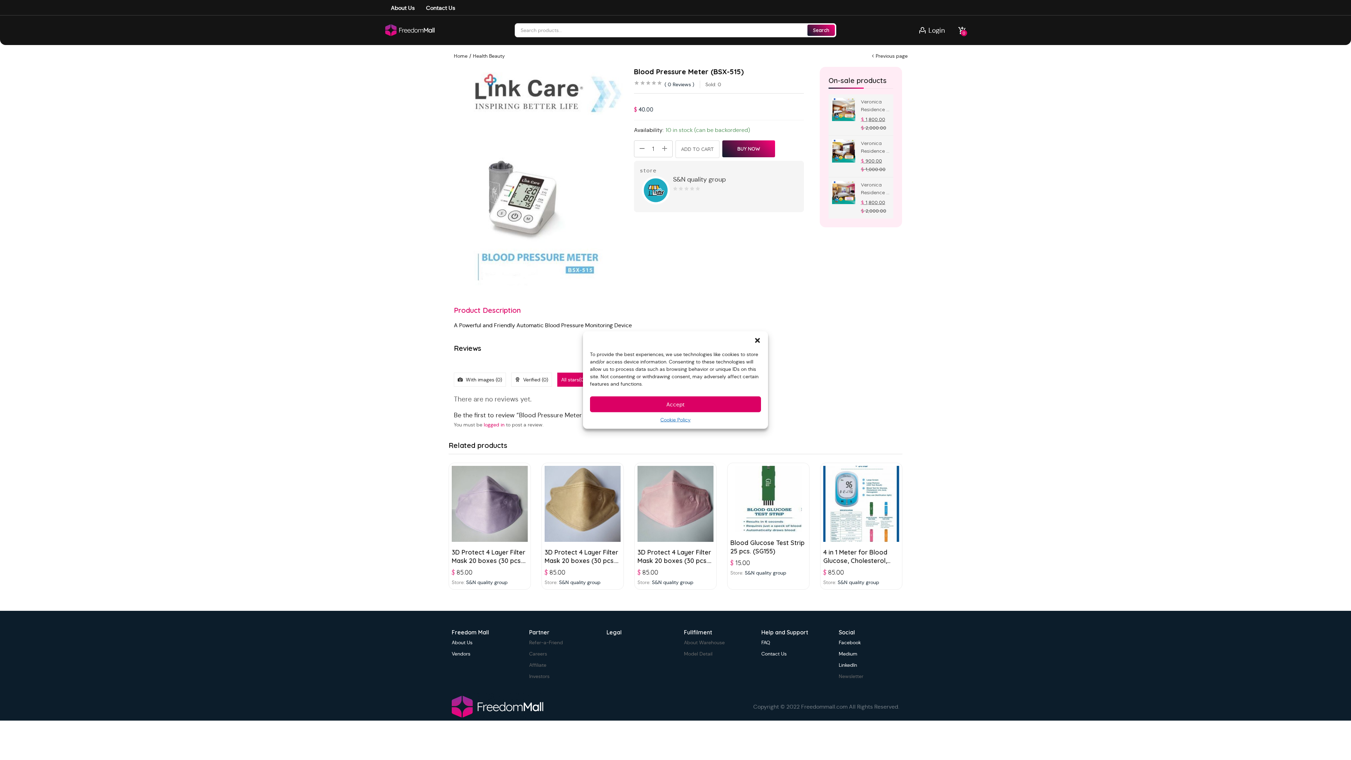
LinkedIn (848, 665)
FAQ (765, 642)
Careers (538, 654)
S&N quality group (699, 179)
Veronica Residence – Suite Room (875, 189)
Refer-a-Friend (546, 642)
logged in (494, 425)
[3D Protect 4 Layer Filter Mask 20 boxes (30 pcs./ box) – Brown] (583, 504)
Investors (539, 676)
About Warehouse (704, 642)
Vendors (461, 654)
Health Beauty (489, 56)
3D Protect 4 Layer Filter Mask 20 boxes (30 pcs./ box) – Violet (489, 560)
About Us (403, 8)
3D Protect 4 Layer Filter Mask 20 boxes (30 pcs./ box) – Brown (582, 560)
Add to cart (697, 149)
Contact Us (440, 8)
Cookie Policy (675, 420)
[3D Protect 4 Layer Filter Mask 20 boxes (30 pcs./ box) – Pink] (675, 504)
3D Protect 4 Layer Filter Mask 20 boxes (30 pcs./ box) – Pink (674, 560)
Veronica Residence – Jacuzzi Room (875, 106)
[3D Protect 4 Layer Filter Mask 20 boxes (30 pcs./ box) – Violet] (490, 504)
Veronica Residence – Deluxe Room (875, 147)
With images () (483, 379)
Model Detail (698, 654)
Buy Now (748, 149)
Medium (848, 654)
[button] (757, 340)
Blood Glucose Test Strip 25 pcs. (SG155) (767, 547)
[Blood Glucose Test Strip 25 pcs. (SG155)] (768, 499)
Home (461, 56)
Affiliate (537, 665)
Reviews (679, 84)
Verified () (535, 379)
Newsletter (851, 676)
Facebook (850, 642)
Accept (675, 404)
